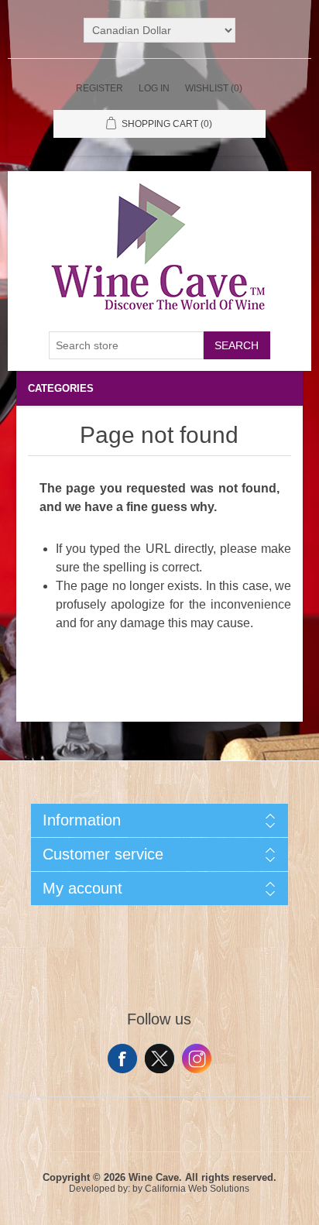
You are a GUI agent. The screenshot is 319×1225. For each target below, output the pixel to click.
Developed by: (99, 1188)
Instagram (196, 1058)
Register (99, 88)
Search (236, 345)
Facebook (122, 1058)
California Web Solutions (197, 1188)
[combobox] (126, 345)
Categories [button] (61, 388)
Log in (154, 88)
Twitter (159, 1058)
